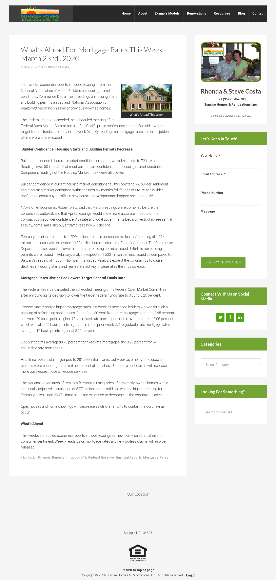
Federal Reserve (101, 457)
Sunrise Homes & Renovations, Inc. (41, 13)
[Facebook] (230, 317)
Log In (190, 575)
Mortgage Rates (155, 457)
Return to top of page (138, 570)
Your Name (210, 156)
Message (208, 211)
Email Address (213, 174)
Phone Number (212, 193)
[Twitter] (220, 317)
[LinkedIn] (240, 317)
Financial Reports (51, 457)
